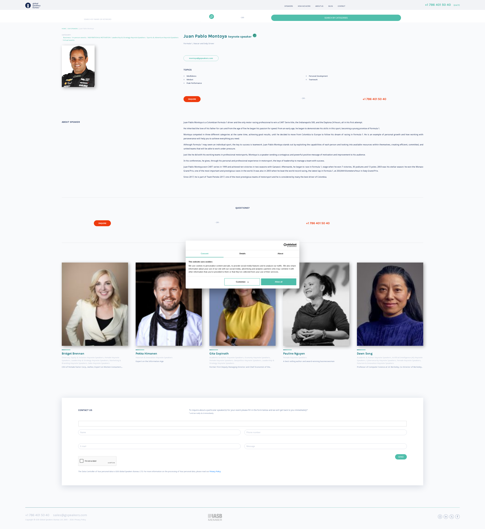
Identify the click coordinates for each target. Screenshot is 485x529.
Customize (240, 282)
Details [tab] (242, 253)
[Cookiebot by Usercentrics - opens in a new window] (285, 245)
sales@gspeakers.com (70, 515)
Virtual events (69, 40)
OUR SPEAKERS (73, 29)
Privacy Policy (80, 519)
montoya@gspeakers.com (201, 58)
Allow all (278, 282)
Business (67, 37)
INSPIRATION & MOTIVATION (99, 37)
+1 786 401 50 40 (442, 5)
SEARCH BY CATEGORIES (336, 17)
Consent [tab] (204, 253)
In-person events (79, 37)
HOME (64, 29)
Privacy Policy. (215, 471)
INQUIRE (192, 99)
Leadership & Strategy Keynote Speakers (129, 37)
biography (47, 525)
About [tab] (280, 253)
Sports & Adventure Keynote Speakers (162, 37)
